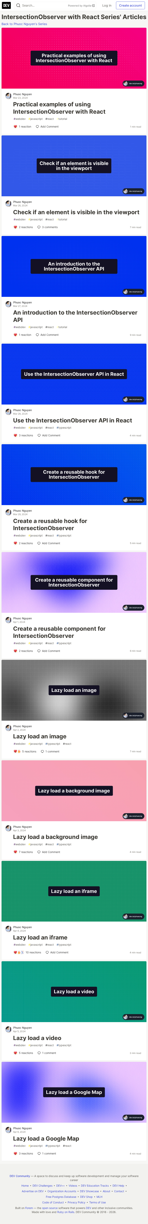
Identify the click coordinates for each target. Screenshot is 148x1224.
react (49, 118)
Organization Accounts (61, 1191)
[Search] (18, 5)
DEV (88, 1208)
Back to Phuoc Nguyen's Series (24, 24)
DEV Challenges (42, 1185)
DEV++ (60, 1185)
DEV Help (118, 1185)
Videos (73, 1185)
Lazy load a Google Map (46, 1138)
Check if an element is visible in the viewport (76, 212)
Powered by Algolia (80, 5)
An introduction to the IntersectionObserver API (75, 316)
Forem (29, 1208)
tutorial (62, 118)
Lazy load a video (37, 1037)
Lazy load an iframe (40, 937)
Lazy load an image (39, 736)
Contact (119, 1191)
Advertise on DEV (33, 1191)
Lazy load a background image (55, 836)
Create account (130, 5)
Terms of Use (97, 1202)
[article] (74, 87)
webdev (20, 118)
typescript (64, 427)
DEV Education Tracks (95, 1185)
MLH (99, 1196)
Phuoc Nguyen (22, 94)
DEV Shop (86, 1196)
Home (25, 1185)
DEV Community (20, 1176)
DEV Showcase (89, 1191)
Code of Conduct (53, 1202)
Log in (106, 5)
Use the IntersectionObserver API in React (72, 420)
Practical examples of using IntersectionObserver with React (59, 108)
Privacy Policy (76, 1202)
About (106, 1191)
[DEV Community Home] (6, 5)
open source (50, 1208)
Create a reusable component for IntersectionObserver (59, 632)
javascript (36, 118)
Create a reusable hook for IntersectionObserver (50, 524)
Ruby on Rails (65, 1212)
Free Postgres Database (61, 1196)
